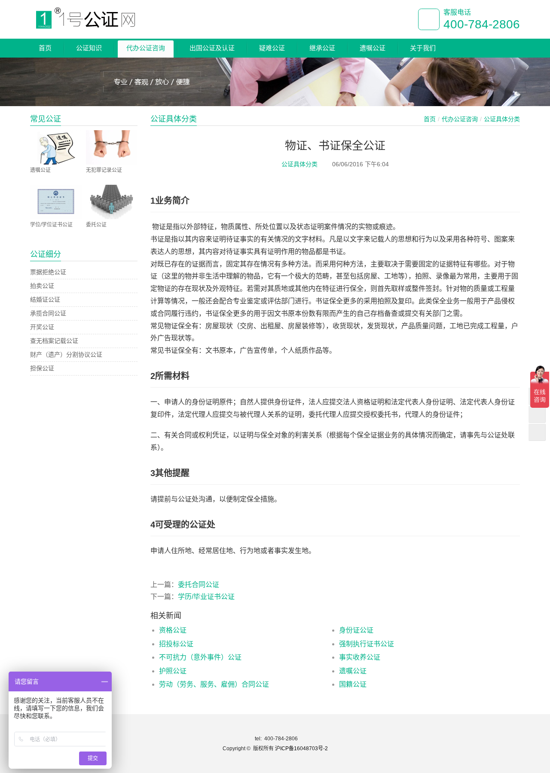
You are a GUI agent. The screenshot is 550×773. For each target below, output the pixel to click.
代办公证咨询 (145, 48)
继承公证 (322, 48)
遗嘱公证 (372, 48)
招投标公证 (176, 644)
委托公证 (96, 225)
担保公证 (42, 368)
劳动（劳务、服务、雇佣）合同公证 (214, 684)
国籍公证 (353, 684)
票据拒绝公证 (48, 272)
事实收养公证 (359, 657)
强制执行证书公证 (366, 644)
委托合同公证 (198, 584)
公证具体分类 (299, 164)
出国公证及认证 (212, 48)
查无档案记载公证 (54, 340)
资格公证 (172, 630)
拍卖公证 (42, 285)
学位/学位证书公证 (51, 225)
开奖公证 (42, 327)
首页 (45, 48)
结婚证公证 (45, 299)
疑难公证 (272, 48)
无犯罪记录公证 (104, 170)
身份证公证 (356, 630)
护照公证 (172, 671)
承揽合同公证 (48, 313)
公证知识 (89, 48)
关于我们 (423, 48)
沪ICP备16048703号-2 (301, 749)
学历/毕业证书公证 (206, 596)
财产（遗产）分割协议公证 (66, 354)
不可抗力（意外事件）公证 (200, 657)
